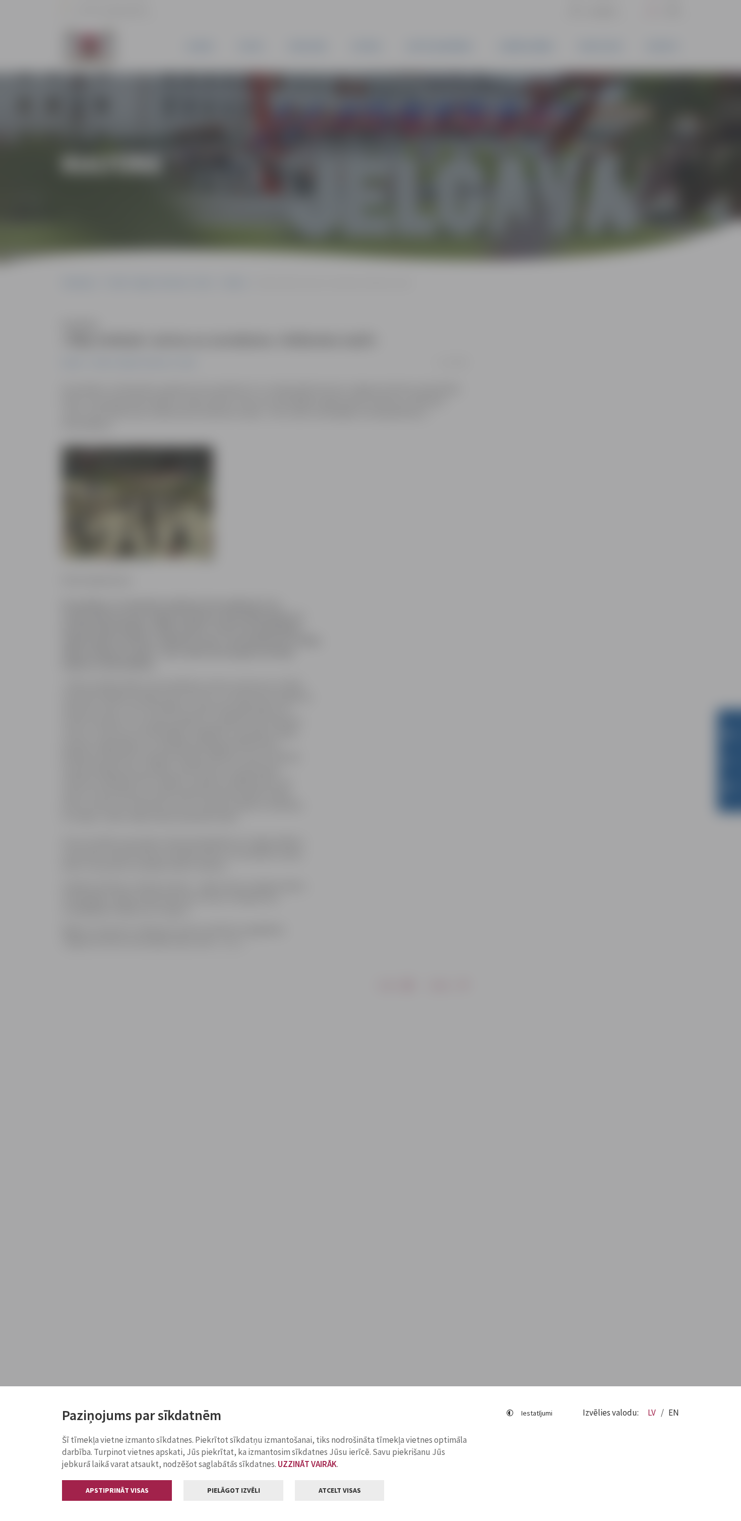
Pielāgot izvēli (233, 1490)
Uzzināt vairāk (307, 1464)
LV (652, 1412)
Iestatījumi (536, 1413)
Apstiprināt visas (117, 1490)
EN (673, 1412)
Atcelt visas (340, 1490)
